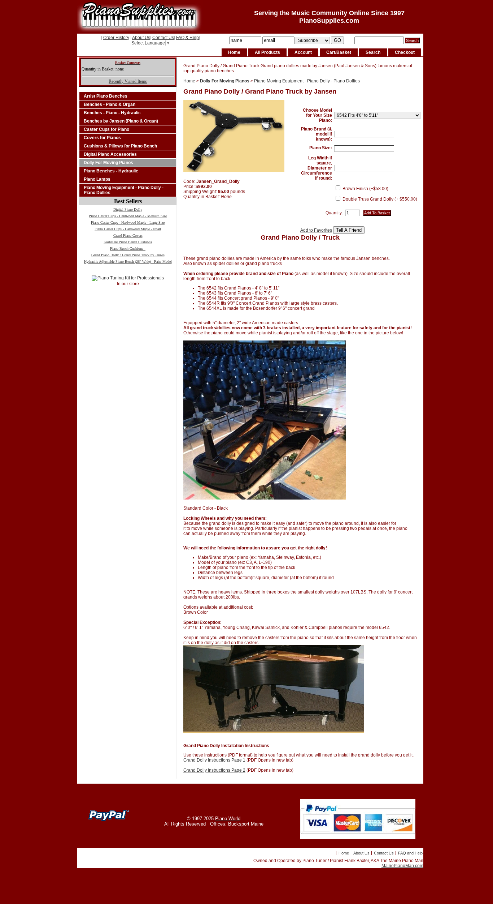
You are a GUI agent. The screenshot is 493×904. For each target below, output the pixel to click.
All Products (267, 52)
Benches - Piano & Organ (109, 104)
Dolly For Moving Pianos (108, 162)
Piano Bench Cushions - (127, 248)
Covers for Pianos (102, 137)
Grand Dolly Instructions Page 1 (214, 760)
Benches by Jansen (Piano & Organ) (121, 121)
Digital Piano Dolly (127, 209)
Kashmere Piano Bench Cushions (128, 242)
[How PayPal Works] (357, 837)
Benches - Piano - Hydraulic (112, 112)
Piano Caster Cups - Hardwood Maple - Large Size (128, 222)
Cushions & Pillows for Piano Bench (120, 146)
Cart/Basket (338, 52)
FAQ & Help (187, 37)
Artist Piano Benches (105, 96)
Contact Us (163, 37)
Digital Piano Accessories (110, 154)
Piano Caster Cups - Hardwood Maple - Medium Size (128, 216)
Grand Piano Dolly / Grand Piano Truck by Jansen (128, 255)
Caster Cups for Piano (106, 129)
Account (303, 52)
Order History (116, 37)
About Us (141, 37)
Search (373, 52)
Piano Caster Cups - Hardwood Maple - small (128, 229)
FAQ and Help (410, 853)
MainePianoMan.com (402, 865)
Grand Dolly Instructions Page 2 (214, 770)
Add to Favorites (316, 230)
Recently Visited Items (128, 81)
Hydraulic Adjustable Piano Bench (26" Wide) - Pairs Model (128, 262)
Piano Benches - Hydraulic (111, 170)
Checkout (405, 52)
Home (234, 52)
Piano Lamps (97, 179)
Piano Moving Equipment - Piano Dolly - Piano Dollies (123, 190)
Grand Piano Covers (128, 235)
